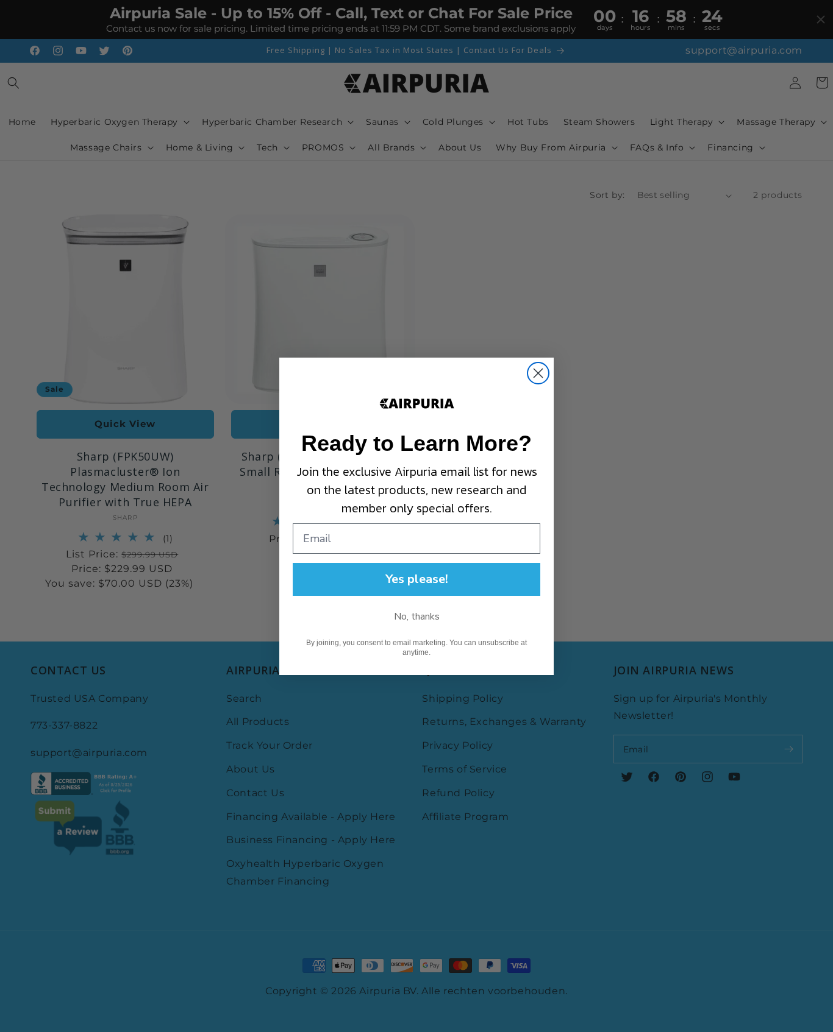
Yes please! (416, 579)
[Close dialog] (538, 373)
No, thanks (417, 616)
